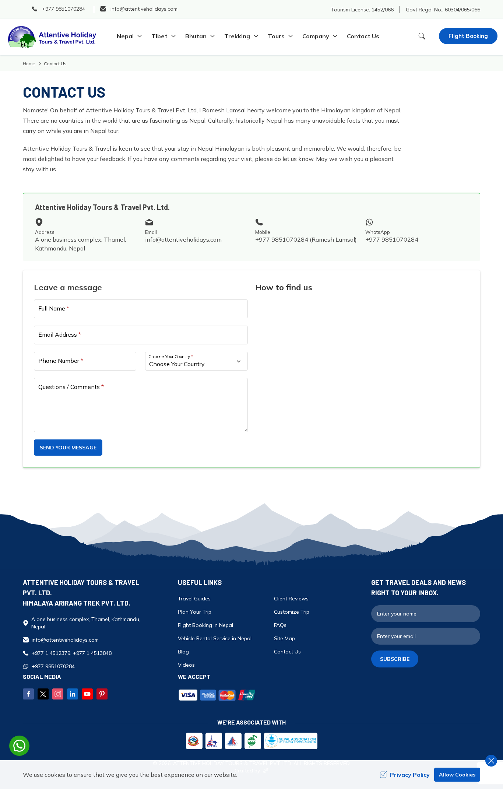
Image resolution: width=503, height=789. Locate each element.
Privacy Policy (410, 774)
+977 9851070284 (391, 239)
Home (29, 63)
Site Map (284, 638)
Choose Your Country (170, 356)
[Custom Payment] (271, 695)
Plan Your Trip (194, 612)
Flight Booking (468, 35)
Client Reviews (291, 598)
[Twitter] (43, 693)
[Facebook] (28, 693)
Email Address (59, 334)
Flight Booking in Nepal (205, 625)
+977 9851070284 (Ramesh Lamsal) (306, 239)
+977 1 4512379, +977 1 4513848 (72, 653)
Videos (186, 665)
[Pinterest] (102, 693)
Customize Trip (291, 612)
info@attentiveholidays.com (183, 239)
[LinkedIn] (72, 693)
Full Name (53, 308)
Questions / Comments (71, 386)
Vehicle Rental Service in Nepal (215, 638)
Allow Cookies (457, 774)
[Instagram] (57, 693)
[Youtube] (87, 693)
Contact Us (363, 36)
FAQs (280, 625)
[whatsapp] (19, 746)
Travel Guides (194, 598)
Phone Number (60, 360)
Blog (183, 651)
